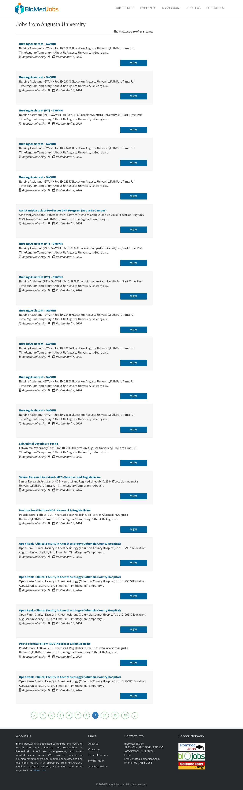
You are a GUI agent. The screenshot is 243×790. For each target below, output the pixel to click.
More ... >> (40, 770)
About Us (193, 8)
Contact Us (215, 8)
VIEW (133, 63)
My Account (171, 8)
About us (93, 743)
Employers (148, 8)
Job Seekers (125, 8)
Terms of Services (98, 755)
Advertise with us (98, 766)
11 (115, 715)
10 (104, 715)
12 (125, 715)
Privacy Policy (96, 761)
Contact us (94, 749)
